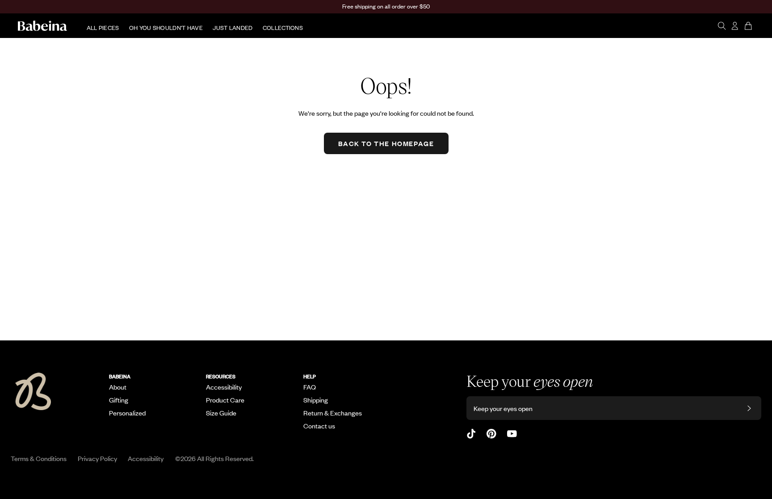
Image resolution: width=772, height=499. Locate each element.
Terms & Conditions (39, 458)
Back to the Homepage (386, 143)
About (117, 386)
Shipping (315, 399)
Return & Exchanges (332, 412)
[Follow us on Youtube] (512, 434)
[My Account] (735, 26)
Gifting (118, 399)
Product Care (225, 399)
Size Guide (221, 412)
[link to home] (42, 26)
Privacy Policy (97, 458)
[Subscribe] (749, 408)
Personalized (127, 412)
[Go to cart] (749, 26)
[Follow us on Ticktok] (471, 434)
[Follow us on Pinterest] (491, 434)
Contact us (319, 425)
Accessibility (224, 386)
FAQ (309, 386)
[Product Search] (722, 26)
